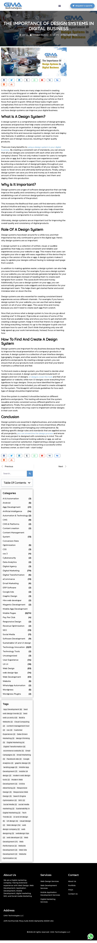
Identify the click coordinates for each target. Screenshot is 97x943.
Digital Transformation (17, 575)
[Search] (30, 474)
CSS (17, 549)
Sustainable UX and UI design (17, 643)
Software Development (17, 639)
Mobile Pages (15, 613)
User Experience (17, 660)
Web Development (17, 677)
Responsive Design (17, 622)
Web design (13, 825)
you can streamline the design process (35, 433)
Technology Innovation (16, 647)
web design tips (17, 673)
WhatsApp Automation (17, 685)
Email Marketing (17, 583)
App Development (17, 507)
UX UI (17, 664)
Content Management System (17, 535)
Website (17, 681)
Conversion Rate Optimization (17, 543)
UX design (12, 821)
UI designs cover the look (40, 377)
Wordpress (17, 690)
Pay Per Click (17, 617)
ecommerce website (13, 751)
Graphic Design (17, 596)
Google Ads (17, 592)
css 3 (17, 554)
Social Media (17, 634)
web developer (14, 837)
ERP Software (17, 588)
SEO (17, 630)
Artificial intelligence (17, 511)
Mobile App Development (17, 609)
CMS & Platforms (17, 524)
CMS (17, 520)
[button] (60, 6)
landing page (10, 767)
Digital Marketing (17, 571)
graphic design (22, 763)
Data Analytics (17, 562)
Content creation (17, 528)
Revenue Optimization (17, 626)
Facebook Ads (14, 759)
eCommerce (17, 579)
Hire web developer (17, 600)
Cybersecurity (17, 558)
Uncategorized (17, 656)
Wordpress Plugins (17, 694)
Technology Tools (17, 651)
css (9, 730)
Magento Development (17, 605)
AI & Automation (17, 498)
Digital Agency (17, 566)
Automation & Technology (17, 515)
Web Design (17, 668)
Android (17, 503)
